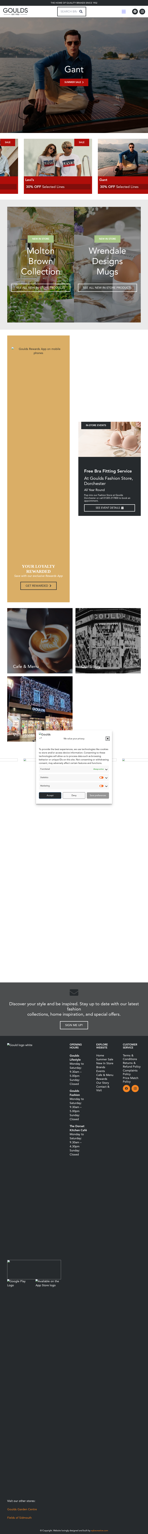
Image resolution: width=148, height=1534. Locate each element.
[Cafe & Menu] (40, 640)
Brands (100, 1067)
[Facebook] (135, 11)
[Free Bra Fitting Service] (109, 439)
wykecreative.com (99, 1530)
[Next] (136, 75)
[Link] (40, 264)
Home (100, 1055)
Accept (50, 795)
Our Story (102, 1083)
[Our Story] (108, 640)
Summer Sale (104, 1059)
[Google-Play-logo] (20, 1387)
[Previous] (12, 75)
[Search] (81, 11)
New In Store (104, 1063)
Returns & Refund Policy (132, 1064)
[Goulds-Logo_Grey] (15, 11)
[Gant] (68, 166)
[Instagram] (142, 11)
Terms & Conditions (130, 1057)
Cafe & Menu (104, 1075)
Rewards (101, 1079)
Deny (74, 795)
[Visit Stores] (40, 709)
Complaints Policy (130, 1072)
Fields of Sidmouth (19, 1518)
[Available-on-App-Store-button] (48, 1387)
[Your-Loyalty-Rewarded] (34, 1269)
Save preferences (98, 795)
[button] (107, 738)
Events (100, 1071)
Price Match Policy (130, 1079)
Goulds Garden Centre (22, 1509)
